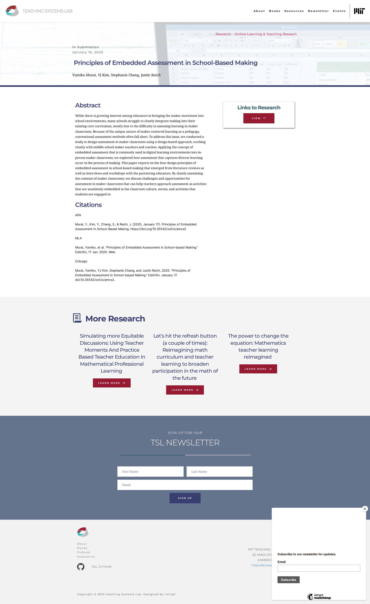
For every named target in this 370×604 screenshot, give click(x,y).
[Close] (365, 509)
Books (82, 548)
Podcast (84, 552)
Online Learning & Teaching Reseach (266, 34)
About (82, 543)
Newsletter (86, 556)
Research (223, 34)
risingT (170, 594)
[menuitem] (259, 11)
